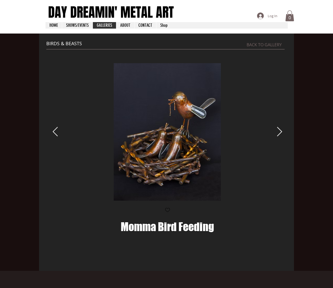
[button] (289, 15)
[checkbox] (167, 210)
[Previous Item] (55, 132)
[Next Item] (280, 132)
